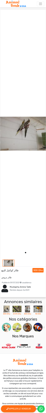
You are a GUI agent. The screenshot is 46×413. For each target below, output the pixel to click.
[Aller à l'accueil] (16, 4)
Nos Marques (23, 336)
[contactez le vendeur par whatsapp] (41, 408)
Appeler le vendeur (19, 409)
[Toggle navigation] (40, 3)
